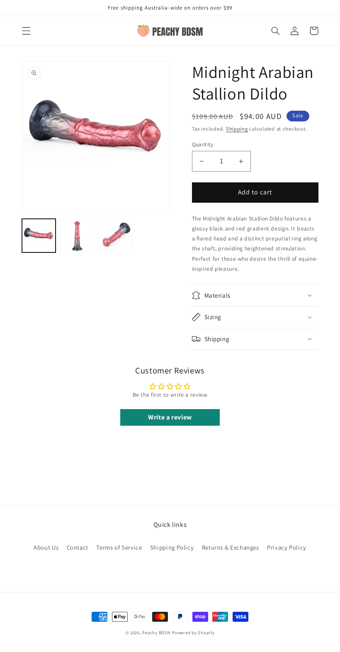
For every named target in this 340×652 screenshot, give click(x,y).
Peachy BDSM (156, 632)
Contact (77, 547)
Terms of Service (119, 547)
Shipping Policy (172, 547)
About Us (46, 547)
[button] (26, 30)
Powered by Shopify (193, 632)
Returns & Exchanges (230, 547)
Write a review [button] (170, 417)
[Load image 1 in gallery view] (39, 236)
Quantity (203, 144)
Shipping (237, 128)
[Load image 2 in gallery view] (77, 236)
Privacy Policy (286, 547)
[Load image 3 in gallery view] (115, 236)
